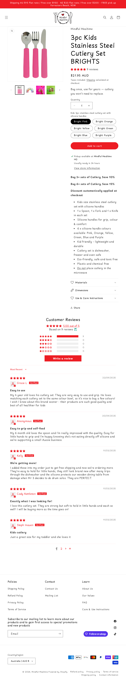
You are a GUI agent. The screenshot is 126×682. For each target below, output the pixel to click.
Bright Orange (104, 121)
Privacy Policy (16, 602)
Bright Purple (104, 135)
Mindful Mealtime (40, 672)
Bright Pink (81, 121)
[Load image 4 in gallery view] (50, 90)
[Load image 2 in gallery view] (30, 90)
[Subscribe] (59, 633)
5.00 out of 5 (71, 326)
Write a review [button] (63, 358)
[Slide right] (59, 90)
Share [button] (77, 307)
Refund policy (76, 671)
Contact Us (51, 588)
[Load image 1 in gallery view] (19, 90)
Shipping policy (88, 675)
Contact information (108, 675)
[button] (6, 17)
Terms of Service (17, 609)
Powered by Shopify (58, 672)
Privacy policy (93, 671)
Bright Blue (80, 135)
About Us (87, 588)
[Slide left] (11, 90)
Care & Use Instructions (95, 609)
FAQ (84, 602)
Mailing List (51, 595)
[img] (17, 378)
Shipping (91, 80)
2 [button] (61, 548)
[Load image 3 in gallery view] (40, 90)
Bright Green (105, 128)
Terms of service (110, 671)
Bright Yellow (82, 128)
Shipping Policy (16, 588)
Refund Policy (15, 595)
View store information (87, 168)
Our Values (88, 595)
